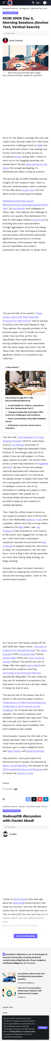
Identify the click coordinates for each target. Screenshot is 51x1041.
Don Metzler (18, 208)
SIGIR (40, 145)
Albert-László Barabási (15, 765)
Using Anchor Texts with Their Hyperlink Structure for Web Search (22, 317)
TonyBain (13, 834)
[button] (42, 1027)
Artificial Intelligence (26, 983)
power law (38, 219)
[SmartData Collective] (10, 2)
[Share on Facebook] (28, 799)
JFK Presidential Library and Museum (22, 769)
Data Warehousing (11, 811)
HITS (9, 467)
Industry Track (34, 519)
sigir (16, 789)
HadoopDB (19, 902)
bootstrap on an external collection (22, 672)
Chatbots (21, 997)
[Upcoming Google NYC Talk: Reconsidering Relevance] (25, 383)
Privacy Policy (15, 1031)
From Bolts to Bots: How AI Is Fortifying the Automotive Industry (31, 976)
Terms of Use (29, 1031)
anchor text (28, 190)
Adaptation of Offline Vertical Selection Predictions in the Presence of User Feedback (24, 706)
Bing (21, 527)
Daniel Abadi (20, 899)
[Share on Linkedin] (45, 799)
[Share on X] (34, 799)
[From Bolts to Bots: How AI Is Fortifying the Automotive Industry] (9, 977)
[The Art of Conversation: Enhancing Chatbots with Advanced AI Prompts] (9, 991)
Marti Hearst (14, 751)
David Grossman (35, 751)
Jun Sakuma (18, 444)
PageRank (43, 463)
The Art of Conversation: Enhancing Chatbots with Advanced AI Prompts (30, 991)
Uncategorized (10, 13)
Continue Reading (25, 936)
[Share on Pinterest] (39, 799)
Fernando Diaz (27, 654)
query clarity (34, 665)
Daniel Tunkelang (16, 40)
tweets (18, 156)
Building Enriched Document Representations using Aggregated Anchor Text (25, 205)
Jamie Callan (9, 657)
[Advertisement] (25, 106)
